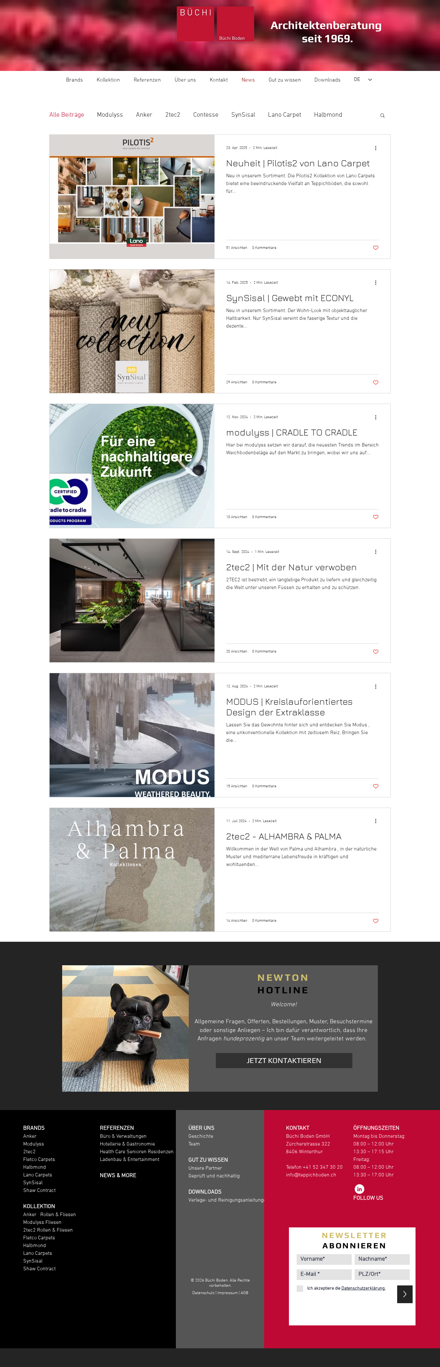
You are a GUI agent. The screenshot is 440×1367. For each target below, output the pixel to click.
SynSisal (243, 115)
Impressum (227, 1293)
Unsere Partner (205, 1168)
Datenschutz (203, 1293)
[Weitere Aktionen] (378, 148)
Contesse (205, 115)
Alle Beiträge (66, 115)
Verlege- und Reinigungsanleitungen (228, 1200)
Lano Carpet (284, 115)
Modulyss (110, 115)
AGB (244, 1293)
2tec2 (172, 115)
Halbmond (328, 115)
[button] (382, 116)
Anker (144, 115)
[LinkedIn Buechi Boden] (359, 1189)
